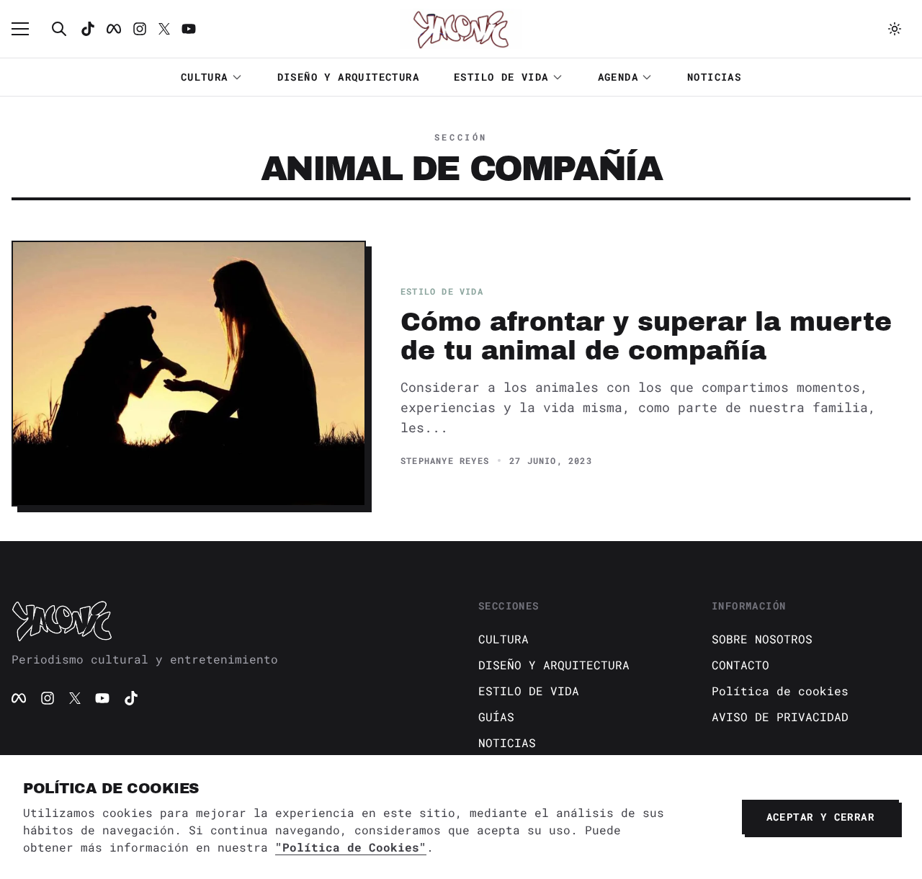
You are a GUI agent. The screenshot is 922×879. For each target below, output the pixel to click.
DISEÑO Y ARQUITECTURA (348, 77)
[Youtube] (189, 29)
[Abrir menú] (27, 29)
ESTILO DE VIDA (501, 77)
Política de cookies (780, 690)
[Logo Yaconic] (461, 29)
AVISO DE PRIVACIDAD (780, 716)
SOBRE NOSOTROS (762, 638)
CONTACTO (740, 664)
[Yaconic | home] (228, 620)
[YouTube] (102, 698)
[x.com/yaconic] (164, 29)
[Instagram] (140, 29)
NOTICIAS (714, 77)
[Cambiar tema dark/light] (894, 29)
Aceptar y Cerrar (820, 817)
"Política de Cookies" (350, 847)
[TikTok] (88, 29)
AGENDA (618, 77)
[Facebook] (114, 29)
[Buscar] (59, 29)
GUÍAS (496, 716)
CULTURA (204, 77)
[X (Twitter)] (75, 698)
